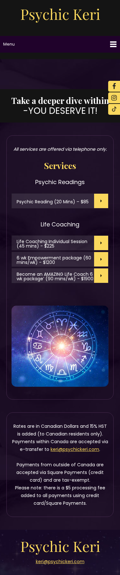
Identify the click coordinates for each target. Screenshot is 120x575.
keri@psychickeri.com (75, 449)
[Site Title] (60, 15)
